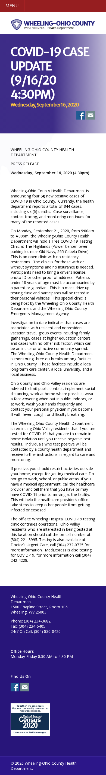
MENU (12, 6)
